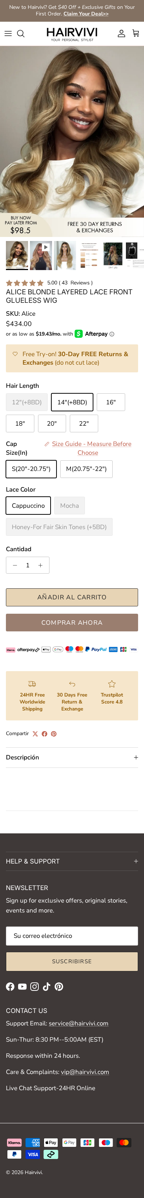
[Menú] (8, 33)
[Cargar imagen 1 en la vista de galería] (72, 141)
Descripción (22, 757)
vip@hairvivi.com (85, 1072)
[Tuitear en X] (35, 734)
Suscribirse (72, 961)
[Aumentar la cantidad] (42, 565)
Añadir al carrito (72, 597)
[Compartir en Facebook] (44, 734)
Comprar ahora (72, 623)
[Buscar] (24, 33)
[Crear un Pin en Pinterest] (53, 734)
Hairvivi (33, 1172)
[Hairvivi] (72, 33)
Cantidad (18, 549)
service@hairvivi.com (79, 1023)
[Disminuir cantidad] (13, 565)
